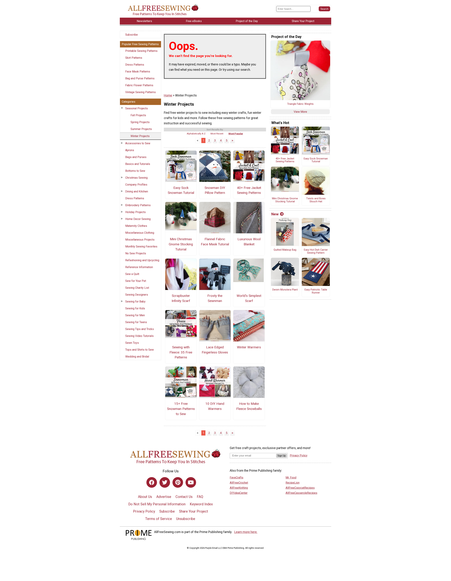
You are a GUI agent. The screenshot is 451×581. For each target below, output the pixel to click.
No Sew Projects (135, 253)
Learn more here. (245, 532)
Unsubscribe (185, 519)
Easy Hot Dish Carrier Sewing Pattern (316, 251)
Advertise (163, 497)
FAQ (200, 497)
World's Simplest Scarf (249, 298)
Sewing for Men (135, 315)
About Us (145, 497)
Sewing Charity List (137, 287)
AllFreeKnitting (239, 487)
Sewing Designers (136, 294)
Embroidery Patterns (138, 205)
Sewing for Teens (136, 322)
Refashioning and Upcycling (142, 260)
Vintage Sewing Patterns (140, 92)
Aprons (129, 150)
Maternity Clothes (136, 226)
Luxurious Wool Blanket (249, 241)
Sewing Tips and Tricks (139, 329)
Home (168, 95)
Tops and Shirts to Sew (139, 349)
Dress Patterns (134, 64)
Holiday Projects (135, 212)
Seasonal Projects (136, 108)
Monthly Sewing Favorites (141, 246)
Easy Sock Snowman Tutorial (181, 190)
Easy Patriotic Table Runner (316, 291)
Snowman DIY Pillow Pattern (215, 190)
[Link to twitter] (164, 482)
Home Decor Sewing (138, 219)
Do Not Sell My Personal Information (157, 504)
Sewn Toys (132, 342)
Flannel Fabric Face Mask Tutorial (215, 241)
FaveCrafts (236, 477)
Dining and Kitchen (136, 191)
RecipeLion (292, 482)
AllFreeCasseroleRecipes (301, 493)
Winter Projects (140, 136)
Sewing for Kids (135, 308)
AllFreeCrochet (239, 482)
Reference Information (139, 267)
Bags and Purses (135, 157)
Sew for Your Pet (135, 281)
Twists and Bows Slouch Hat (316, 200)
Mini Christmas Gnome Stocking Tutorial (181, 244)
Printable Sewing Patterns (141, 51)
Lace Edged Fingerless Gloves (215, 349)
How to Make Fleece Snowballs (249, 406)
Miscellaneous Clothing (139, 232)
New (275, 214)
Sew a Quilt (132, 274)
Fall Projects (138, 115)
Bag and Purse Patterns (140, 78)
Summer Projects (141, 129)
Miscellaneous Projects (140, 239)
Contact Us (184, 497)
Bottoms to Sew (135, 171)
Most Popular (235, 133)
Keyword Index (201, 504)
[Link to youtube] (191, 482)
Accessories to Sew (137, 143)
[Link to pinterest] (177, 482)
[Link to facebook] (151, 482)
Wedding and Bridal (137, 356)
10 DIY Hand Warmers (214, 406)
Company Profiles (136, 184)
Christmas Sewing (136, 177)
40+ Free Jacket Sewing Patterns (249, 190)
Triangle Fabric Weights (300, 104)
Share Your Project (193, 511)
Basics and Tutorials (137, 164)
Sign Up (281, 455)
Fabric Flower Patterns (139, 85)
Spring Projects (140, 122)
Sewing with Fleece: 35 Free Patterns (180, 352)
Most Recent (217, 133)
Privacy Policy (144, 511)
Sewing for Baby (135, 301)
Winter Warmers (249, 347)
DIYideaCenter (239, 493)
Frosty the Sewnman (214, 298)
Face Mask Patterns (137, 71)
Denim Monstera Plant (285, 289)
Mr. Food (291, 477)
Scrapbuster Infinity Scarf (181, 298)
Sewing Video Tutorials (139, 336)
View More (300, 111)
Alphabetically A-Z (196, 133)
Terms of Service (158, 519)
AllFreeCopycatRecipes (300, 487)
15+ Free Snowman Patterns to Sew (181, 409)
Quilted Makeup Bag (285, 250)
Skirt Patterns (133, 57)
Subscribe (131, 34)
